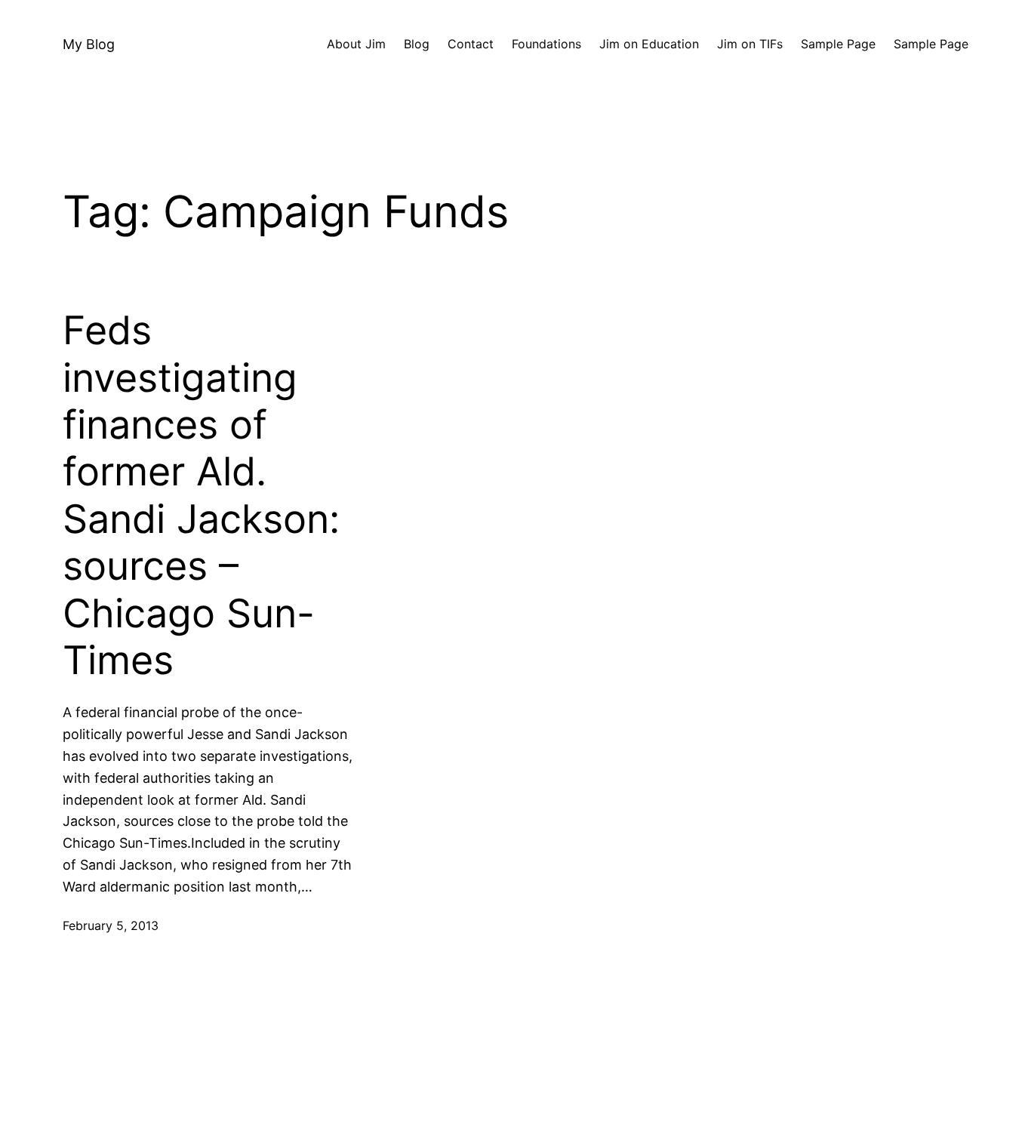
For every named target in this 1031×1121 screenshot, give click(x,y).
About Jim (356, 43)
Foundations (546, 43)
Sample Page (838, 43)
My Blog (89, 44)
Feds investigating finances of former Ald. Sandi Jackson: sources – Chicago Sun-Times (201, 495)
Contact (471, 43)
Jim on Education (649, 43)
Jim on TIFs (750, 43)
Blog (416, 43)
